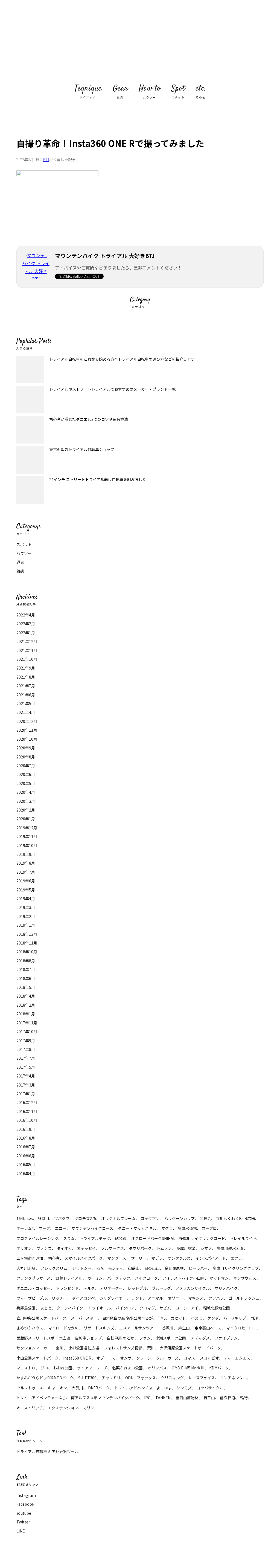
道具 (20, 562)
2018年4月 (25, 996)
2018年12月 (26, 934)
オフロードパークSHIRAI (152, 1238)
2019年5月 (25, 890)
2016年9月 (25, 1129)
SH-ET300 (87, 1377)
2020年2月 (25, 810)
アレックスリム (53, 1268)
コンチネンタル (233, 1377)
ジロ (44, 1368)
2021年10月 (26, 659)
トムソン (163, 1248)
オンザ (125, 1358)
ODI (128, 1377)
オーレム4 (25, 1228)
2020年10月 (26, 739)
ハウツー (24, 553)
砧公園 (120, 1238)
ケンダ (212, 1318)
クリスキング (172, 1377)
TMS (162, 1318)
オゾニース (105, 1358)
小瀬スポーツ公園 (170, 1338)
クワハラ (216, 1298)
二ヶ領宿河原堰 (29, 1258)
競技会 (205, 1218)
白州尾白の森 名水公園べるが (127, 1318)
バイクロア (125, 1308)
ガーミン (94, 1278)
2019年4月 (25, 898)
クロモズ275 (85, 1218)
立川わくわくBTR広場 (235, 1218)
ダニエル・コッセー (33, 1288)
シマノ (206, 1248)
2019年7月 (25, 872)
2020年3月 (25, 801)
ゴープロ (209, 1228)
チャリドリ (110, 1377)
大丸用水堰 (26, 1268)
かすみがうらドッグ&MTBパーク (44, 1377)
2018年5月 (25, 987)
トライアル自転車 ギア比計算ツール (47, 1451)
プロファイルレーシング (37, 1238)
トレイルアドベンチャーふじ (41, 1397)
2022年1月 (25, 632)
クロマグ (146, 1308)
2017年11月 (26, 1022)
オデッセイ (86, 1248)
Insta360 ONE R (77, 1358)
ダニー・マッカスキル (137, 1228)
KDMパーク (219, 1368)
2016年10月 (26, 1120)
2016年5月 (25, 1164)
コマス (189, 1358)
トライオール (99, 1308)
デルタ (89, 1288)
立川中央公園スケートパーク (41, 1318)
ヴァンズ (44, 1248)
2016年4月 (25, 1173)
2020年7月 (25, 765)
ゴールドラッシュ (244, 1298)
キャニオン (57, 1387)
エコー (60, 1228)
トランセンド (67, 1288)
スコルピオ (209, 1358)
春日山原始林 (187, 1397)
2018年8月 (25, 960)
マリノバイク (226, 1288)
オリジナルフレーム (118, 1218)
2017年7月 (25, 1058)
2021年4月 (25, 712)
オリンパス (157, 1368)
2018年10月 (26, 951)
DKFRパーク (98, 1387)
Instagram (26, 1495)
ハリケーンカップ (179, 1218)
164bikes (24, 1218)
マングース (116, 1258)
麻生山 (184, 1328)
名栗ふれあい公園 (127, 1368)
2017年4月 (25, 1076)
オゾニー (175, 1298)
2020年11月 (26, 730)
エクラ (236, 1258)
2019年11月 (26, 836)
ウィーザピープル (31, 1298)
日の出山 (152, 1268)
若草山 (209, 1397)
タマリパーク (140, 1248)
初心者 (54, 1258)
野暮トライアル (69, 1278)
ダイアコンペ (83, 1298)
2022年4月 (25, 615)
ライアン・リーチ (92, 1368)
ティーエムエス (237, 1358)
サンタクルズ (179, 1258)
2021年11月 (26, 650)
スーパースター (84, 1318)
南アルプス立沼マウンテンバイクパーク (105, 1397)
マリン (88, 1407)
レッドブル (137, 1288)
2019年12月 (26, 827)
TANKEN (163, 1397)
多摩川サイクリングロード (202, 1238)
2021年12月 (26, 641)
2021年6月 (25, 694)
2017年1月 (25, 1093)
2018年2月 (25, 1005)
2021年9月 (25, 668)
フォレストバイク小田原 (183, 1278)
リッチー (59, 1298)
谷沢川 (167, 1328)
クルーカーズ (167, 1358)
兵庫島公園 (26, 1308)
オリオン (23, 1248)
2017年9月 (25, 1040)
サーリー (138, 1258)
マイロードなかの (63, 1328)
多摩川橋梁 (186, 1248)
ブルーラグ (161, 1288)
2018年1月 (25, 1013)
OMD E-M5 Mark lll (188, 1368)
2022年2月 (25, 623)
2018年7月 (25, 969)
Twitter (23, 1522)
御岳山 (133, 1268)
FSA (99, 1268)
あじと (46, 1308)
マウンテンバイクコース (92, 1228)
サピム (165, 1308)
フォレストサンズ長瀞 (123, 1348)
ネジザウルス (244, 1278)
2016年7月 (25, 1146)
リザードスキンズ (99, 1328)
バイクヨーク (146, 1278)
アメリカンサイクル (193, 1288)
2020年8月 (25, 757)
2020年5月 (25, 783)
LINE (20, 1531)
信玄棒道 (227, 1397)
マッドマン (218, 1278)
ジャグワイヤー (113, 1298)
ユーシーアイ (187, 1308)
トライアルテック (95, 1238)
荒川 (151, 1348)
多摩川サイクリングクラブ (236, 1268)
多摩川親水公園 (230, 1248)
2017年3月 (25, 1085)
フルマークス (112, 1248)
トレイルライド (243, 1238)
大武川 (77, 1387)
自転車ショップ (88, 1338)
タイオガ (64, 1248)
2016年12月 (26, 1102)
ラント (137, 1298)
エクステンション (63, 1407)
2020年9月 (25, 748)
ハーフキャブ (234, 1318)
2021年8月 (25, 677)
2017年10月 (26, 1031)
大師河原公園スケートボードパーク (190, 1348)
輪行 (244, 1397)
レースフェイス (201, 1377)
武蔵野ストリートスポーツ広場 (43, 1338)
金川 (59, 1348)
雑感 (20, 571)
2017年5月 (25, 1067)
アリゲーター (111, 1288)
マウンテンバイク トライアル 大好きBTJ (140, 41)
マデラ (157, 1258)
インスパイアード (211, 1258)
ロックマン (150, 1218)
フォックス (146, 1377)
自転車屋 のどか (120, 1338)
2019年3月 (25, 907)
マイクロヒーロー (241, 1328)
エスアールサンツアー (138, 1328)
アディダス (200, 1338)
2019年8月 (25, 863)
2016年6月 (25, 1155)
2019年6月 (25, 880)
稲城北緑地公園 (216, 1308)
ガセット (178, 1318)
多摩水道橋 (187, 1228)
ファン (144, 1338)
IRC (147, 1397)
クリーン (143, 1358)
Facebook (25, 1504)
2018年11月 (26, 943)
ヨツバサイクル (210, 1387)
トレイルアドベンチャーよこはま (142, 1387)
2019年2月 (25, 916)
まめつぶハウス (29, 1328)
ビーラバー (198, 1268)
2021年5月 (25, 703)
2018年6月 (25, 978)
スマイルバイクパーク (83, 1258)
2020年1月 (25, 818)
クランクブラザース (33, 1278)
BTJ (46, 159)
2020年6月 (25, 774)
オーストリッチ (29, 1407)
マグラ (167, 1228)
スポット (24, 544)
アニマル (155, 1298)
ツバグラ (61, 1218)
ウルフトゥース (29, 1387)
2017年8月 (25, 1049)
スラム (69, 1238)
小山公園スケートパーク (37, 1358)
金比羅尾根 (174, 1268)
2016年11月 (26, 1111)
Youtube (23, 1513)
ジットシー (81, 1268)
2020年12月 (26, 721)
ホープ (44, 1228)
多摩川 (43, 1218)
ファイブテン (226, 1338)
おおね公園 (62, 1368)
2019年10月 (26, 845)
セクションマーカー (33, 1348)
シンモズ (184, 1387)
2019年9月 (25, 854)
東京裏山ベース (208, 1328)
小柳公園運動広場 (83, 1348)
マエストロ (26, 1368)
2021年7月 (25, 685)
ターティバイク (70, 1308)
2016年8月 (25, 1138)
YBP (254, 1318)
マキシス (195, 1298)
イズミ (196, 1318)
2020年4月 (25, 792)
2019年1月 (25, 925)
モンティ (115, 1268)
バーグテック (118, 1278)
